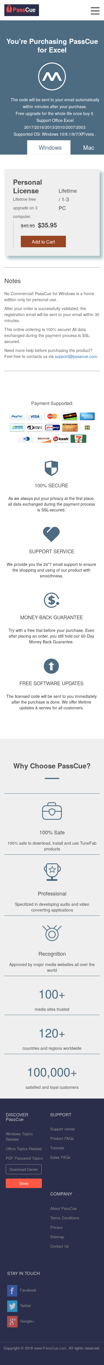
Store (23, 1183)
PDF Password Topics (24, 1158)
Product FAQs (62, 1138)
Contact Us (59, 1246)
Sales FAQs (60, 1157)
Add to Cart (43, 241)
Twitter (25, 1305)
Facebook (27, 1290)
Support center (62, 1129)
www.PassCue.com (50, 1348)
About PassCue (63, 1208)
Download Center (24, 1169)
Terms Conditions (64, 1217)
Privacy (56, 1227)
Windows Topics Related (19, 1136)
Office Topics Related (24, 1148)
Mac (88, 147)
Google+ (26, 1321)
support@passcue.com (76, 356)
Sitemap (57, 1236)
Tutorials (57, 1147)
